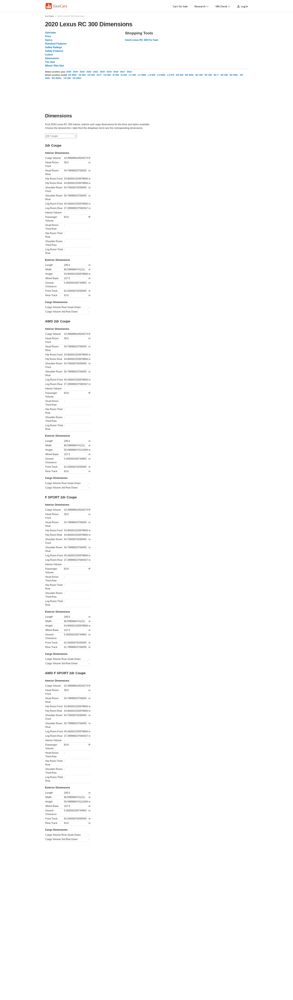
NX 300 (179, 75)
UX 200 (67, 78)
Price (48, 36)
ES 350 (82, 75)
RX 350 (224, 75)
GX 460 (107, 75)
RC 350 (208, 75)
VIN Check (221, 6)
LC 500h (142, 75)
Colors (49, 54)
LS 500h (161, 75)
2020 (102, 71)
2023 (82, 71)
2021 (95, 71)
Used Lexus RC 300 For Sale (141, 40)
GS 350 (91, 75)
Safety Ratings (53, 47)
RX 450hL (57, 78)
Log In (244, 6)
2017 (122, 71)
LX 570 (170, 75)
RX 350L (234, 75)
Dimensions (52, 58)
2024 (75, 71)
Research (200, 6)
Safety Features (54, 51)
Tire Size (50, 62)
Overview (50, 32)
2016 (129, 71)
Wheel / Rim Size (54, 65)
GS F (99, 75)
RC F (216, 75)
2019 (109, 71)
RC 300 (199, 75)
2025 (68, 71)
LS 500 (151, 75)
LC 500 (132, 75)
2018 (115, 71)
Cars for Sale (180, 6)
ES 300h (72, 75)
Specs (48, 40)
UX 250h (77, 78)
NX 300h (189, 75)
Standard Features (56, 43)
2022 (89, 71)
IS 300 (116, 75)
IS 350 (124, 75)
